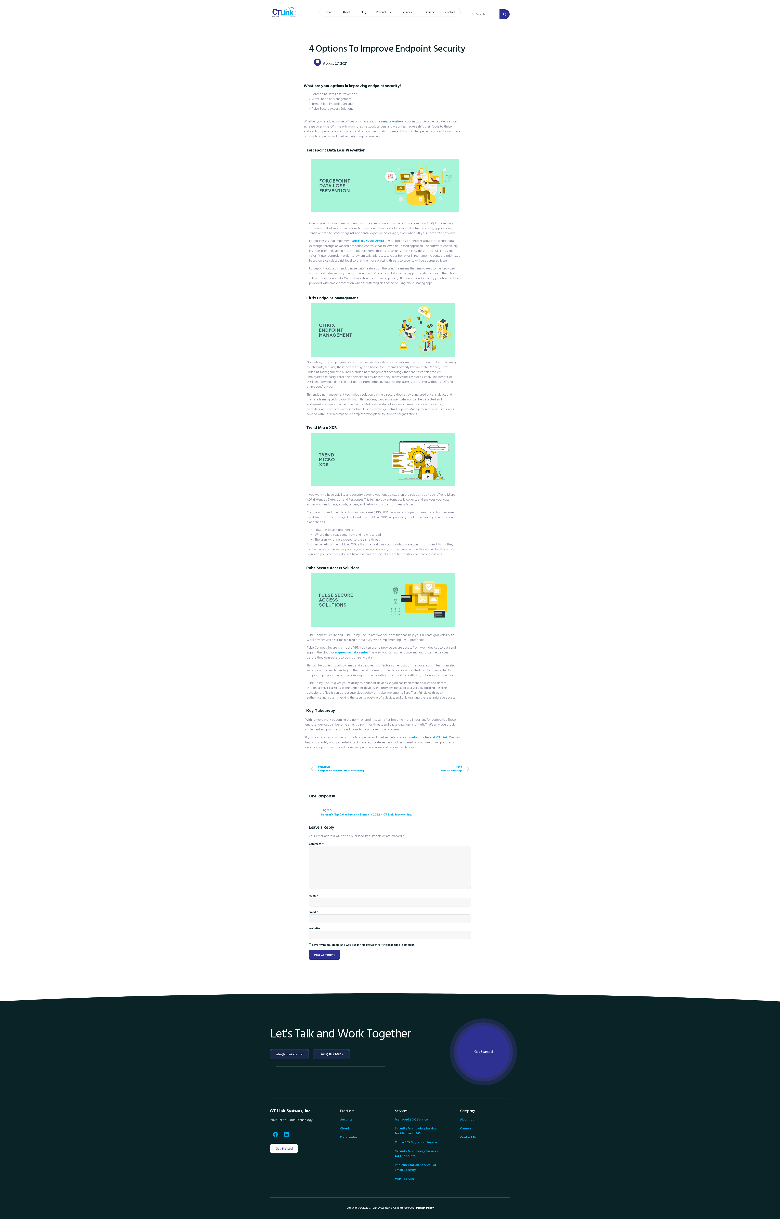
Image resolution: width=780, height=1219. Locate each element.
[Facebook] (275, 1134)
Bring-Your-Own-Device (368, 241)
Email (313, 912)
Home (328, 12)
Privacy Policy (425, 1208)
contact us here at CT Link (428, 737)
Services (407, 12)
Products (381, 12)
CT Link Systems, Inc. (291, 1111)
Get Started (483, 1051)
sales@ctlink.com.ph (289, 1054)
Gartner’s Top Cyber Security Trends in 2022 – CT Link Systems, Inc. (366, 814)
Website (314, 928)
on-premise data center (351, 652)
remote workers (392, 121)
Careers (430, 12)
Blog (363, 12)
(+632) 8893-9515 (331, 1054)
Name (313, 895)
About (346, 12)
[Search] (504, 14)
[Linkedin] (286, 1134)
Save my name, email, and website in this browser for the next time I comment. (363, 944)
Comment (316, 844)
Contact (450, 12)
